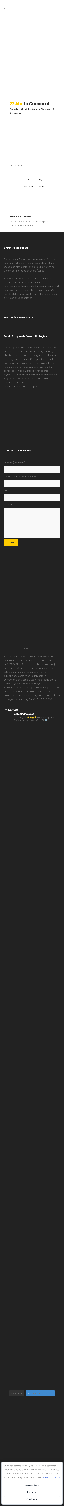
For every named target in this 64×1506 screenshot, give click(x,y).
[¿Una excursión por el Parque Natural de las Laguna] (32, 1305)
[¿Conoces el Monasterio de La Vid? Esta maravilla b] (32, 840)
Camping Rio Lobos (40, 109)
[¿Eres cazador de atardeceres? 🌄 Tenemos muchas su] (32, 874)
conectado (37, 221)
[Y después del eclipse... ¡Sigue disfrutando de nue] (32, 940)
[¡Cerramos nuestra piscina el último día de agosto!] (32, 774)
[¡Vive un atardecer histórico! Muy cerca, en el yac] (32, 1173)
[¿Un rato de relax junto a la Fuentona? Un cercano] (32, 1139)
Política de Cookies (24, 317)
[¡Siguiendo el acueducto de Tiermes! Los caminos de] (32, 907)
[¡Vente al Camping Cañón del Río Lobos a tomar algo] (32, 1239)
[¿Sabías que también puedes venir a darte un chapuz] (32, 1073)
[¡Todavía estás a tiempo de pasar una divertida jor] (32, 1106)
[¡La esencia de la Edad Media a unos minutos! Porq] (32, 1339)
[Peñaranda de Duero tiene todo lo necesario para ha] (32, 741)
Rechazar (32, 1492)
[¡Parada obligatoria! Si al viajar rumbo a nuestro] (32, 1040)
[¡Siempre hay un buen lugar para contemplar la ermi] (32, 973)
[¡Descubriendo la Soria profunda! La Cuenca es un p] (32, 1206)
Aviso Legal (9, 317)
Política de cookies (51, 1477)
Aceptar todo (32, 1485)
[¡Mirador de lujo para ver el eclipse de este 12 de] (32, 1006)
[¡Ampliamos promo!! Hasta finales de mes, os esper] (32, 1372)
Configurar (32, 1499)
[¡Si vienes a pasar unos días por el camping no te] (32, 1272)
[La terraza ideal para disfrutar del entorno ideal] (32, 807)
